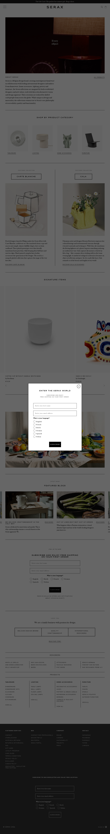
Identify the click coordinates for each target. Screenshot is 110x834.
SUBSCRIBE (55, 444)
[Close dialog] (78, 386)
